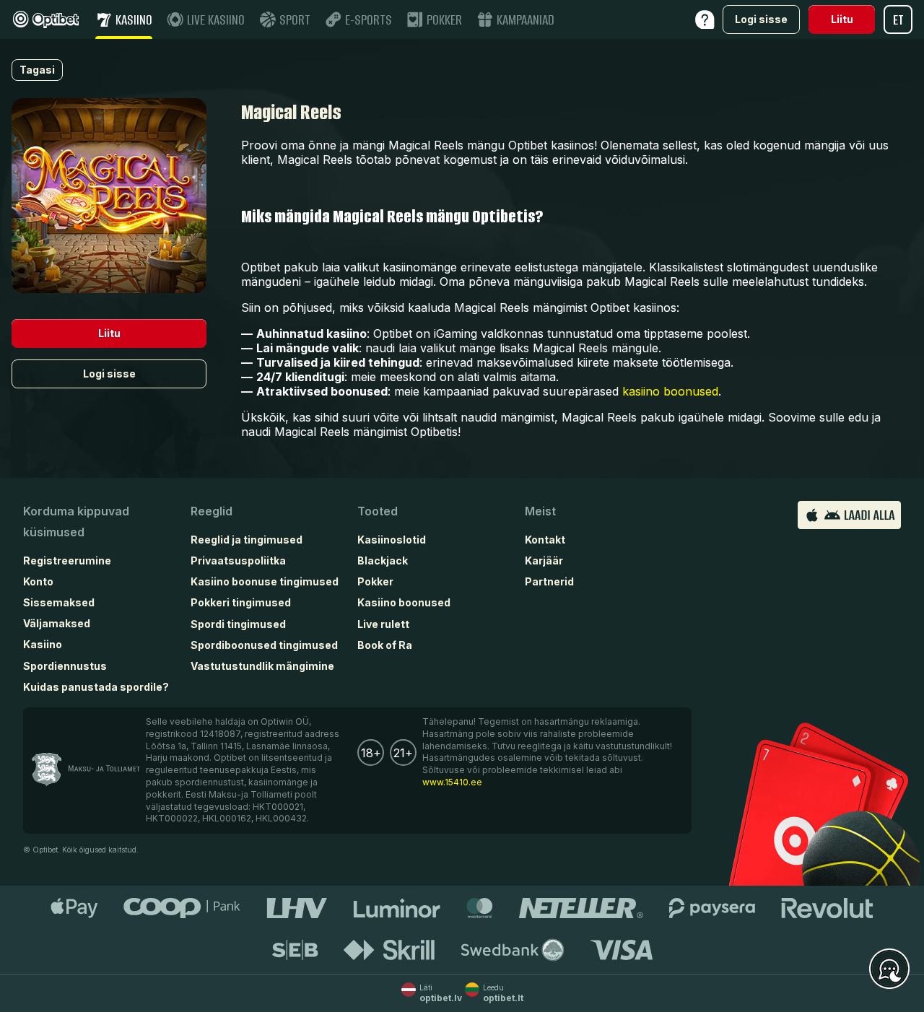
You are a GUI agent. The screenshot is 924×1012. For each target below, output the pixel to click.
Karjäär (544, 560)
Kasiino (42, 644)
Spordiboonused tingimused (264, 645)
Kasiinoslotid (391, 539)
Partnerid (549, 581)
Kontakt (545, 539)
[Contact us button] (889, 969)
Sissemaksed (59, 602)
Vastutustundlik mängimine (262, 666)
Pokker (375, 581)
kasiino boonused (670, 391)
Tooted (377, 511)
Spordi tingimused (238, 624)
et (898, 20)
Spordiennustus (65, 666)
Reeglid (211, 511)
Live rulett (383, 624)
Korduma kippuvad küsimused (76, 521)
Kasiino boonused (403, 602)
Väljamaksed (56, 623)
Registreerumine (67, 560)
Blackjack (382, 560)
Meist (540, 511)
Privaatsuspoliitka (238, 560)
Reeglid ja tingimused (246, 539)
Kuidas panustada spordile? (96, 687)
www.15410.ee (452, 782)
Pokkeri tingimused (241, 602)
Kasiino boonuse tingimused (265, 581)
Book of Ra (384, 645)
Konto (38, 581)
